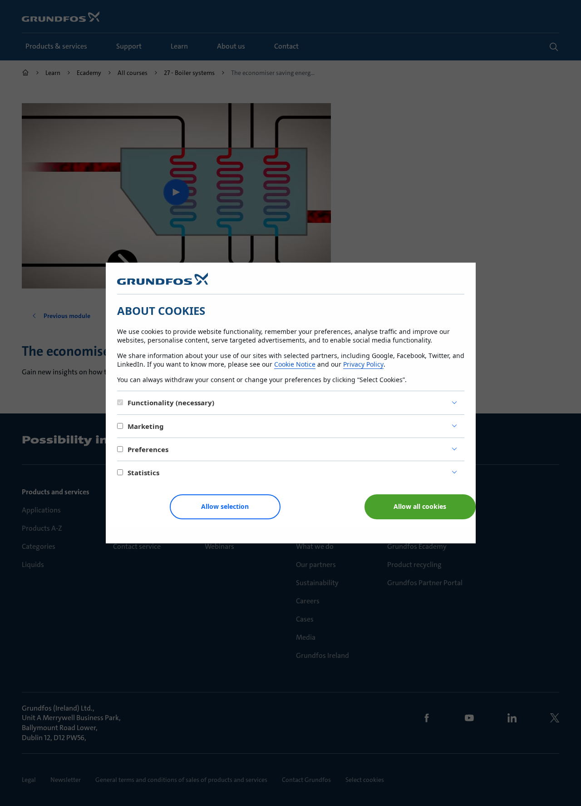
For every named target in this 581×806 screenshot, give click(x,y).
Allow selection (225, 506)
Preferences (148, 449)
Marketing (146, 426)
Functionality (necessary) (171, 402)
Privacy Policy (363, 364)
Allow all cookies (420, 506)
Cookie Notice (294, 364)
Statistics (143, 472)
